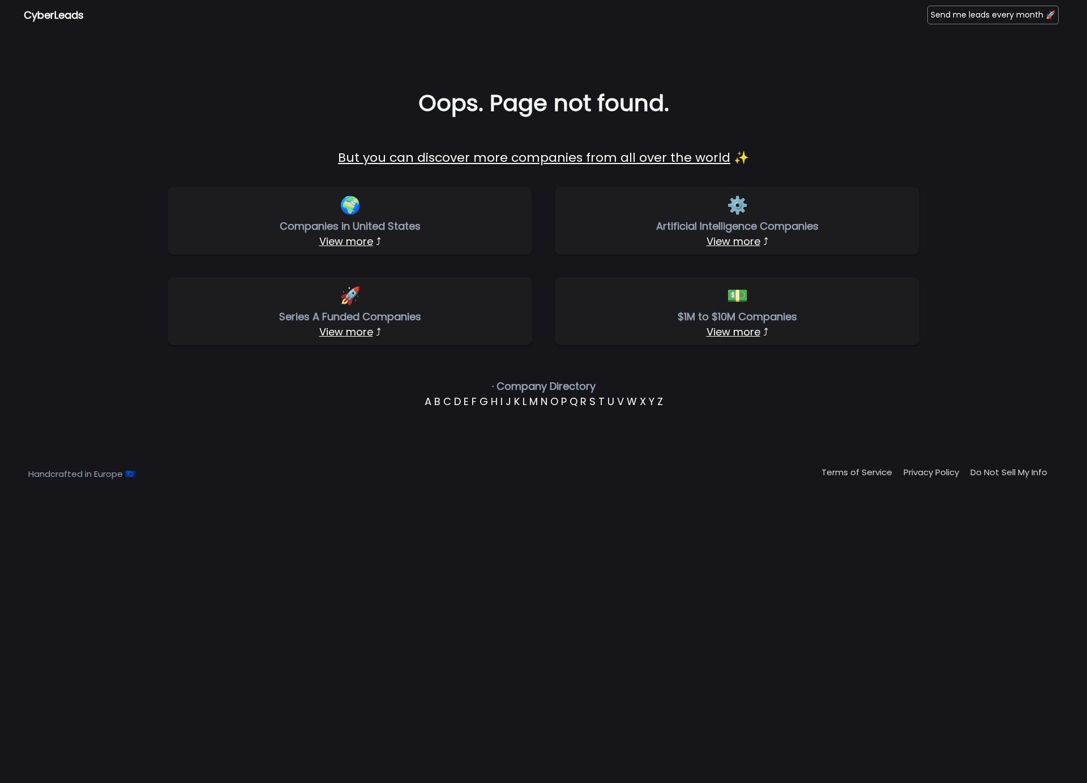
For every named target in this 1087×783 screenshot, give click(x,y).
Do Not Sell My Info (1008, 472)
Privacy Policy (931, 472)
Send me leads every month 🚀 (993, 14)
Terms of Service (856, 472)
